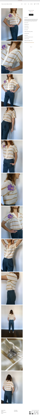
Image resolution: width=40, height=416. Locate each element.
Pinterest (16, 410)
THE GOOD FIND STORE (36, 410)
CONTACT (2, 413)
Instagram (16, 411)
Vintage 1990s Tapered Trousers (30, 42)
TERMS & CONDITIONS (3, 412)
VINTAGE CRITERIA (3, 410)
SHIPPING (2, 411)
